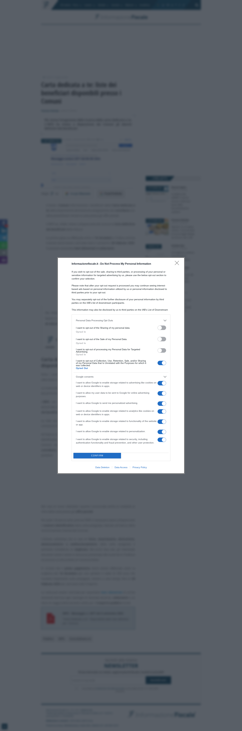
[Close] (178, 264)
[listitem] (121, 320)
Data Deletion (102, 467)
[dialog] (121, 366)
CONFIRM (97, 455)
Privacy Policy (140, 467)
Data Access (121, 467)
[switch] (162, 328)
